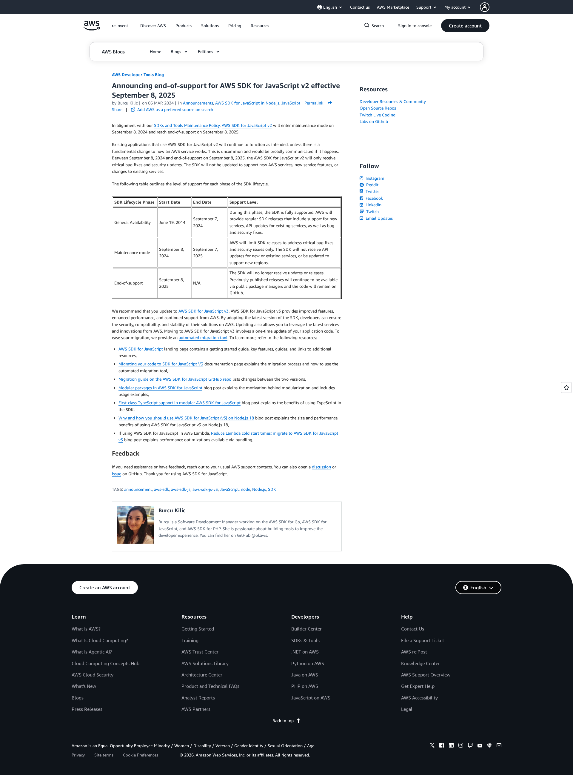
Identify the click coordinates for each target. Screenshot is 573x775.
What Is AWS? (86, 629)
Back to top (283, 720)
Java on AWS (304, 675)
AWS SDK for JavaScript (140, 348)
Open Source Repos (378, 107)
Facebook (373, 198)
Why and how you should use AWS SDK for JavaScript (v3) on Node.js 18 (186, 417)
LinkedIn (372, 204)
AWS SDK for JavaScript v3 (203, 310)
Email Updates (378, 218)
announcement (138, 489)
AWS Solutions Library (205, 663)
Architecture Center (201, 675)
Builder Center (306, 629)
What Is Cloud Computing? (100, 640)
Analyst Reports (198, 698)
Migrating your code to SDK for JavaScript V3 (160, 363)
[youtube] (480, 746)
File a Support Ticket (422, 640)
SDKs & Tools (305, 640)
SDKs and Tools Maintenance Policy (187, 125)
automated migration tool (203, 337)
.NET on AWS (305, 652)
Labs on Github (374, 121)
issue (116, 473)
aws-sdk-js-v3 (205, 489)
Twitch (372, 211)
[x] (432, 746)
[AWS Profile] (484, 7)
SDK (272, 489)
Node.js (259, 489)
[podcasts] (489, 746)
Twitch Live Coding (377, 114)
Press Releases (87, 709)
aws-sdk (161, 489)
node (245, 489)
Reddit (371, 184)
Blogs (78, 698)
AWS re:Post (414, 652)
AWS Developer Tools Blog (138, 74)
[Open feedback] (566, 387)
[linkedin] (451, 746)
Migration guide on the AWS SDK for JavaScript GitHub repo (174, 379)
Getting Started (197, 629)
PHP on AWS (304, 686)
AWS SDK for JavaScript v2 (247, 125)
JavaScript (229, 489)
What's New (84, 686)
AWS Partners (195, 709)
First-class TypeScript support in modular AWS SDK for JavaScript (179, 402)
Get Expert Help (418, 686)
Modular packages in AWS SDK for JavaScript (160, 387)
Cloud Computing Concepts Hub (105, 663)
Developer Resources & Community (393, 101)
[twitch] (470, 746)
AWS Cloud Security (92, 675)
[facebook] (441, 746)
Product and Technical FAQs (210, 686)
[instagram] (460, 746)
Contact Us (412, 629)
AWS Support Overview (425, 675)
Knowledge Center (420, 663)
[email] (499, 746)
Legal (406, 709)
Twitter (371, 191)
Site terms (103, 754)
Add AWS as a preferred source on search (174, 109)
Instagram (374, 178)
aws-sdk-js (180, 489)
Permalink (313, 102)
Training (189, 640)
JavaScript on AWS (310, 698)
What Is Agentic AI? (92, 652)
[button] (153, 25)
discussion (321, 466)
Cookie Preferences (140, 754)
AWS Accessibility (419, 698)
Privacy (78, 754)
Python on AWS (307, 663)
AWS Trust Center (199, 652)
